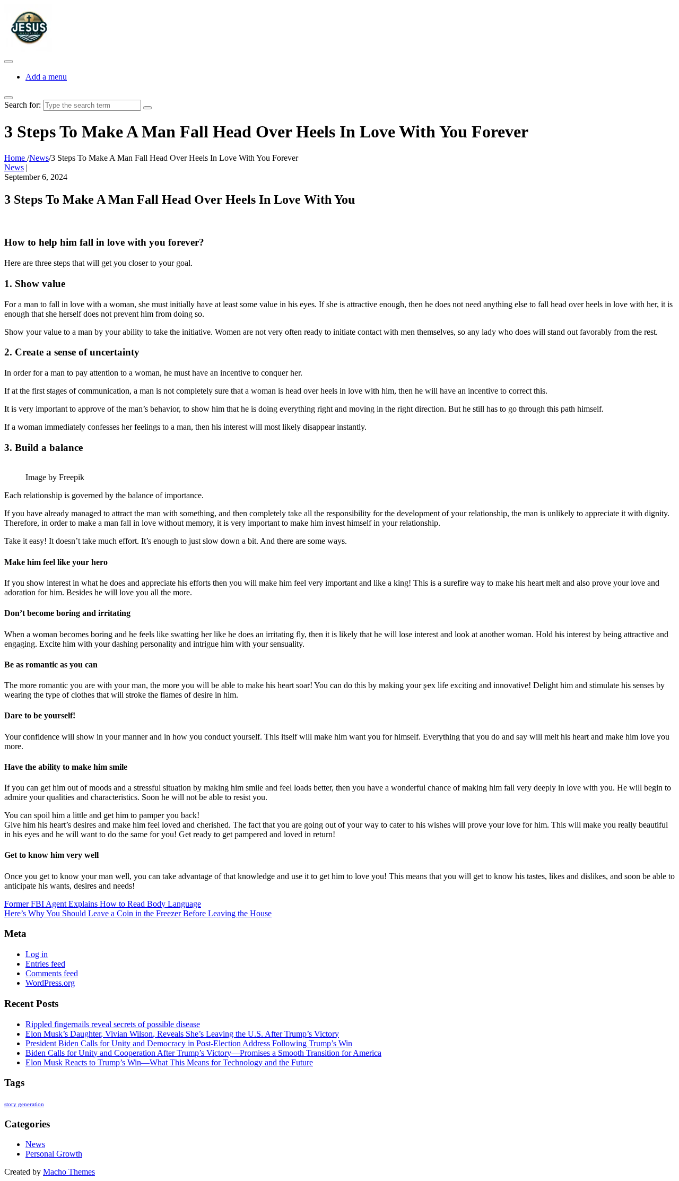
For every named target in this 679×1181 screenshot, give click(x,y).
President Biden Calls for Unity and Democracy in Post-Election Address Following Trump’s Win (188, 1043)
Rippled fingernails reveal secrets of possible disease (112, 1024)
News (14, 167)
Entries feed (45, 963)
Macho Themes (69, 1171)
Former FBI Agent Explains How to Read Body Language (102, 903)
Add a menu (46, 76)
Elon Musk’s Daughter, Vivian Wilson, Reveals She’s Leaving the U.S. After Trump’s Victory (182, 1033)
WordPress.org (50, 982)
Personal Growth (53, 1153)
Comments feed (51, 973)
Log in (36, 954)
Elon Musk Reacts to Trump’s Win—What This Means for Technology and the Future (169, 1062)
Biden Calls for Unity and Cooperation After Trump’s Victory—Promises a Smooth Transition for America (203, 1052)
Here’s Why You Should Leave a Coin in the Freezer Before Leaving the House (138, 913)
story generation (24, 1104)
